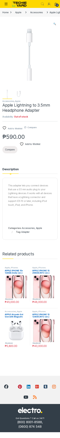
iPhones (14, 267)
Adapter (25, 232)
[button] (54, 24)
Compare (32, 127)
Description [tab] (10, 169)
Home (5, 12)
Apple (18, 12)
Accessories (36, 12)
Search (42, 4)
